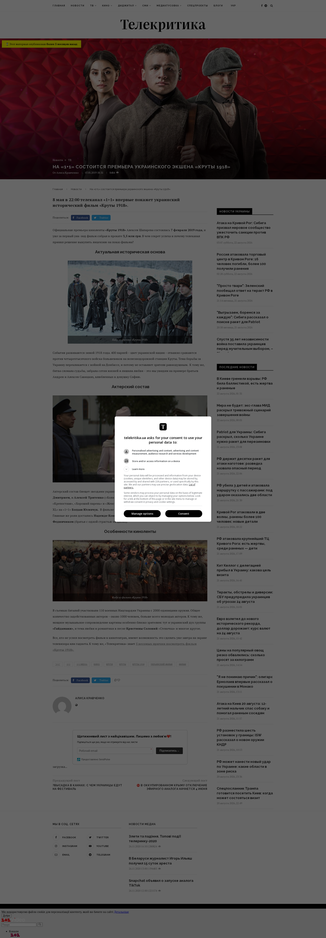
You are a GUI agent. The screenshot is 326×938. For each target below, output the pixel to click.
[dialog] (163, 469)
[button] (163, 469)
